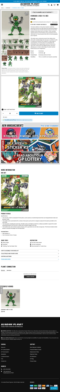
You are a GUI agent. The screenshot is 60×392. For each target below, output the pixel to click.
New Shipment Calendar (35, 347)
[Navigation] (2, 4)
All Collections (33, 356)
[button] (58, 5)
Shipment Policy (33, 354)
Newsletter (3, 354)
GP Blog (32, 358)
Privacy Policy (33, 361)
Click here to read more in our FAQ (24, 120)
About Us (3, 347)
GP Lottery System (5, 349)
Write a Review (31, 277)
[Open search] (48, 5)
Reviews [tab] (3, 270)
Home (2, 7)
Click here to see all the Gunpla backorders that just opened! (30, 1)
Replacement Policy (34, 351)
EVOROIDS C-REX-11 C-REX (7, 309)
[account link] (51, 5)
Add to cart (40, 113)
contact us (19, 339)
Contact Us (3, 361)
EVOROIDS (8, 7)
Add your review (54, 24)
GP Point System (5, 351)
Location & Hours (5, 356)
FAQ (2, 358)
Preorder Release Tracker (35, 349)
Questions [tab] (9, 270)
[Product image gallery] (15, 24)
